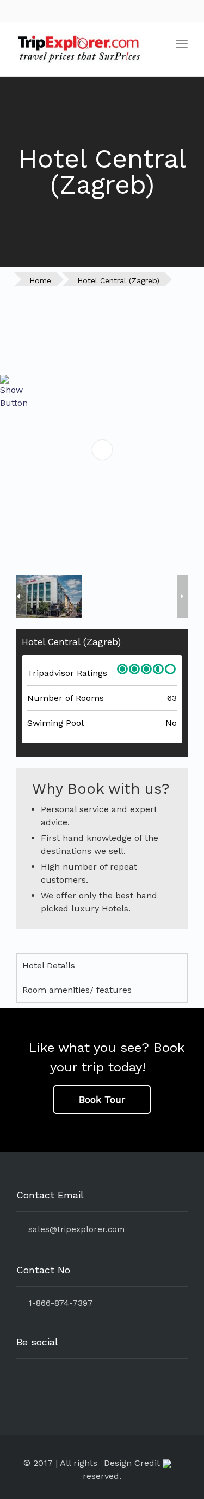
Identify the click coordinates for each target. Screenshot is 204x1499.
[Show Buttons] (13, 391)
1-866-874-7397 (58, 1303)
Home (40, 280)
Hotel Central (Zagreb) (118, 280)
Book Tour (102, 1099)
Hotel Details (48, 965)
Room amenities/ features (77, 990)
